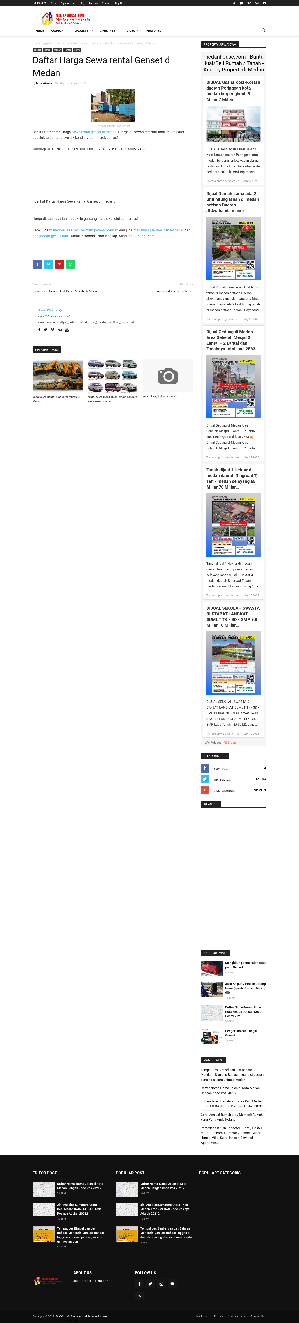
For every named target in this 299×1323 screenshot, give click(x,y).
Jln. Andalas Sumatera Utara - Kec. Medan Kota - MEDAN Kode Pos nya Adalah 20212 (79, 1209)
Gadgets (82, 30)
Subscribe (260, 790)
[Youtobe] (67, 329)
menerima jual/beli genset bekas (159, 230)
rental (68, 49)
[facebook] (234, 3)
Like (263, 768)
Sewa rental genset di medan (94, 132)
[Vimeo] (53, 329)
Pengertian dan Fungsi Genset (241, 1033)
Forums (93, 3)
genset (37, 49)
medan (57, 49)
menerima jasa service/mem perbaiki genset (83, 230)
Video (131, 30)
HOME (40, 30)
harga (47, 49)
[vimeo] (249, 3)
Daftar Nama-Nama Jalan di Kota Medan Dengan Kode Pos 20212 (244, 1011)
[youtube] (264, 3)
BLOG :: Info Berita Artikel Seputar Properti (82, 1316)
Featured (153, 30)
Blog (82, 3)
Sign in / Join (68, 3)
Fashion (57, 30)
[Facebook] (39, 329)
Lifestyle (107, 30)
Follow (261, 779)
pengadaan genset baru (51, 236)
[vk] (257, 3)
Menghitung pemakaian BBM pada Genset (245, 965)
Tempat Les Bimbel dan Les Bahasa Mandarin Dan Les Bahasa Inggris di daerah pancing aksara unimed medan (232, 1075)
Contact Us (257, 1316)
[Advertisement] (54, 170)
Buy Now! (120, 3)
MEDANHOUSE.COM (45, 3)
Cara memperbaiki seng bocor (171, 291)
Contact (106, 3)
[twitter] (241, 3)
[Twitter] (45, 329)
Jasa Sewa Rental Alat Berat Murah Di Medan (65, 291)
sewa (77, 49)
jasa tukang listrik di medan (160, 396)
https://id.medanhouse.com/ (54, 316)
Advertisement (237, 1316)
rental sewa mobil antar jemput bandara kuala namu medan (112, 399)
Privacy (218, 1316)
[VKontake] (60, 329)
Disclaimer (202, 1316)
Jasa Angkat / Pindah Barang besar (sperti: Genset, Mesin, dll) (245, 988)
